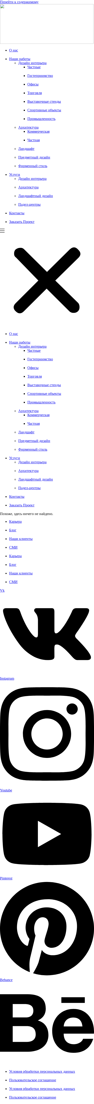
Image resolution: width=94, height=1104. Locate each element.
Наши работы (19, 59)
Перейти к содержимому (19, 2)
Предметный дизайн (34, 157)
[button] (47, 278)
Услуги (14, 174)
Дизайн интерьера (32, 63)
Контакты (16, 213)
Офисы (33, 84)
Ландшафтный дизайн (35, 196)
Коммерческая (38, 131)
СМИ (13, 547)
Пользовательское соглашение (32, 1080)
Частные (34, 67)
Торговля (34, 93)
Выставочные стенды (44, 101)
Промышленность (41, 119)
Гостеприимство (40, 76)
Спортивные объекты (44, 110)
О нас (13, 50)
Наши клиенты (21, 539)
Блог (12, 530)
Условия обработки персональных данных (42, 1071)
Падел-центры (29, 204)
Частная (33, 140)
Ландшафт (26, 149)
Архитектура (28, 127)
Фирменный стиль (32, 166)
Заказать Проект (21, 222)
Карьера (15, 521)
